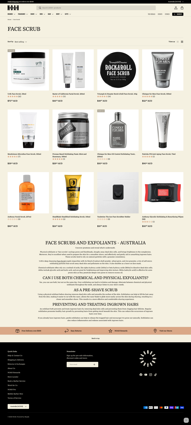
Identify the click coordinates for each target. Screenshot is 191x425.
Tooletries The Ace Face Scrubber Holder (113, 217)
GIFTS (66, 14)
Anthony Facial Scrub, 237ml (19, 217)
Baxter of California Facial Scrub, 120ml (69, 94)
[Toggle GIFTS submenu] (70, 14)
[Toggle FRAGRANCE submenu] (27, 14)
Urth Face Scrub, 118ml (17, 94)
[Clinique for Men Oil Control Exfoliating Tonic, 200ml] (118, 130)
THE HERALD (151, 14)
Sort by (10, 42)
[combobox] (96, 8)
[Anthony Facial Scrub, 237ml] (28, 192)
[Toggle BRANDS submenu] (14, 14)
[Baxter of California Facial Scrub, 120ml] (73, 70)
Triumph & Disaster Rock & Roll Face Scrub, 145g (117, 94)
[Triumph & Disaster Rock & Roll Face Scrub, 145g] (118, 70)
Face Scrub (16, 19)
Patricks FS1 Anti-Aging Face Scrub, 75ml (159, 154)
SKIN (41, 14)
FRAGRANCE (21, 14)
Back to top (95, 338)
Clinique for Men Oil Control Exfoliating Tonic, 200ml (116, 155)
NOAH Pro (12, 390)
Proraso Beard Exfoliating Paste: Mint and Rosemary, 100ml (70, 155)
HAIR (49, 14)
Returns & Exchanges (16, 364)
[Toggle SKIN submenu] (44, 14)
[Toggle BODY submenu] (61, 14)
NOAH (14, 417)
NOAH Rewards (14, 373)
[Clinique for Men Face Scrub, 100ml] (162, 70)
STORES (167, 14)
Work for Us (12, 385)
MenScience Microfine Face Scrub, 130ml (24, 154)
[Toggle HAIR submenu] (52, 14)
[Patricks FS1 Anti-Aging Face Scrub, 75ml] (162, 130)
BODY (58, 14)
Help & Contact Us (15, 356)
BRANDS (10, 14)
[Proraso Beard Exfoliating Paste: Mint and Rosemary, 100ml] (73, 130)
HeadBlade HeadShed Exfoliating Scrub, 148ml (71, 217)
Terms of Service (14, 398)
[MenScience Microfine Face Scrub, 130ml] (28, 130)
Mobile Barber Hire (15, 394)
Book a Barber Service (16, 381)
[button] (182, 7)
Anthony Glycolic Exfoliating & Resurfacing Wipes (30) (162, 218)
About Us (11, 368)
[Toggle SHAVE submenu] (36, 14)
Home (9, 19)
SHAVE (32, 14)
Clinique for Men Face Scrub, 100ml (156, 94)
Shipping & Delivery (16, 360)
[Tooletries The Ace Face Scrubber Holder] (118, 192)
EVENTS (160, 14)
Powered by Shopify (23, 417)
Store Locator (13, 377)
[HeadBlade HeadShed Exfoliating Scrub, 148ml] (73, 192)
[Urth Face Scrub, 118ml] (28, 70)
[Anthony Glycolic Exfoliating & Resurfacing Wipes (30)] (162, 192)
